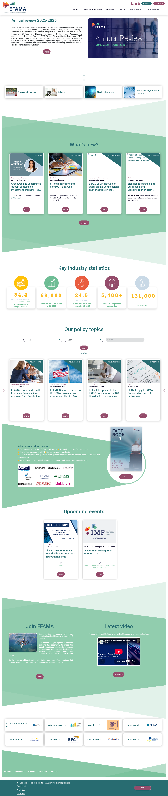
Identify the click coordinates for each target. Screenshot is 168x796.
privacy (54, 771)
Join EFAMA (40, 626)
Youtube (139, 3)
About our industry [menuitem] (93, 10)
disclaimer (43, 771)
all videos (119, 674)
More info (21, 793)
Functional (21, 786)
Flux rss (132, 3)
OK (142, 788)
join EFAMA (19, 771)
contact (7, 771)
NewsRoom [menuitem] (111, 10)
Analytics (21, 790)
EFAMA (15, 7)
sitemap (31, 771)
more (46, 52)
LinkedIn (136, 3)
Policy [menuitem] (122, 10)
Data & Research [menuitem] (153, 10)
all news (84, 223)
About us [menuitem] (76, 10)
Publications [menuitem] (135, 10)
